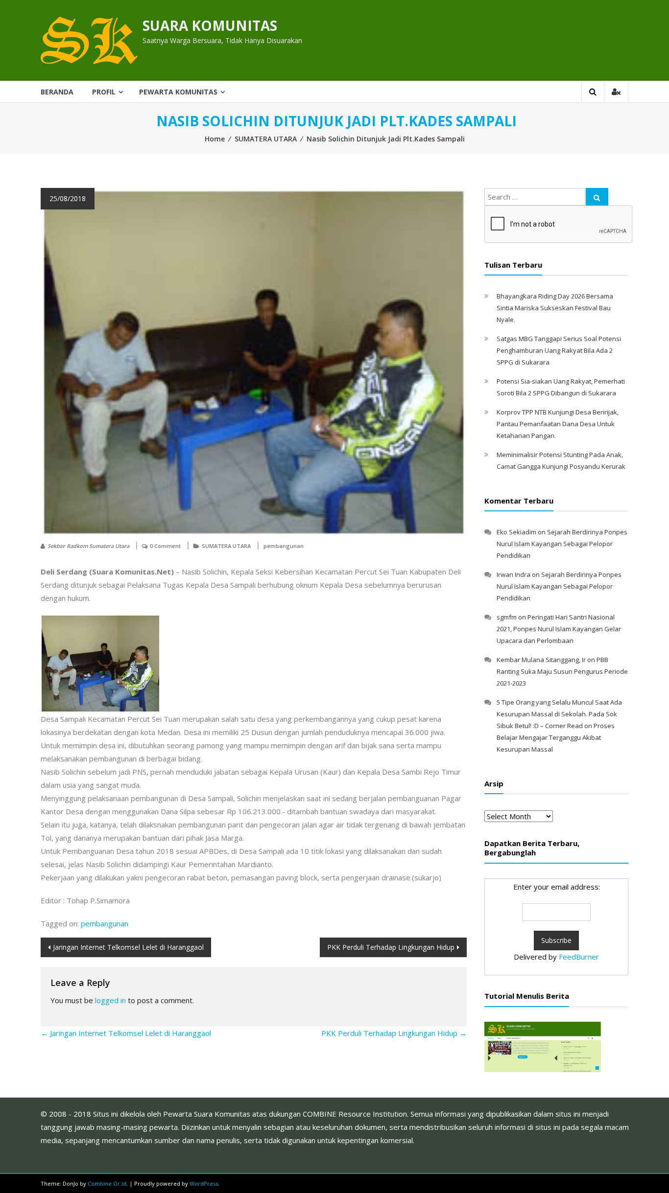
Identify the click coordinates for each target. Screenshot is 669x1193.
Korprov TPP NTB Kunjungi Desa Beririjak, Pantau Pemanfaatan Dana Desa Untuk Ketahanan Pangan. (558, 424)
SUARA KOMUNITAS (210, 25)
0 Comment (165, 546)
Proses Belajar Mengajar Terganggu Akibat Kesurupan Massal (556, 737)
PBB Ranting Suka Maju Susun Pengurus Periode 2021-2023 (562, 671)
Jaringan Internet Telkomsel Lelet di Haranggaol (128, 947)
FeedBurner (579, 957)
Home (215, 138)
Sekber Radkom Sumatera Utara (88, 546)
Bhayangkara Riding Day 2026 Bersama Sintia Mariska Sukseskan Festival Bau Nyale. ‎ (555, 308)
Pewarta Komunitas (178, 91)
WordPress (204, 1183)
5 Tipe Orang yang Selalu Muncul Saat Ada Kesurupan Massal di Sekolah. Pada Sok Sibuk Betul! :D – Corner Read (559, 714)
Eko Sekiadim (516, 532)
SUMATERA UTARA (266, 138)
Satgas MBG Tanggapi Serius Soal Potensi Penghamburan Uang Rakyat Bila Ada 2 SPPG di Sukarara (559, 350)
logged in (110, 1000)
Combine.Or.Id (107, 1183)
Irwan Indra (513, 574)
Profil (104, 91)
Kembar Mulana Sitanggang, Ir (541, 659)
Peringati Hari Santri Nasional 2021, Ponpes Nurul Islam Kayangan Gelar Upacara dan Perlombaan (559, 629)
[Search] (597, 197)
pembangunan (283, 546)
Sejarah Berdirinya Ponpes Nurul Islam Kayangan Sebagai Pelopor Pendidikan (562, 544)
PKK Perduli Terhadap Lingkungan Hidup (390, 947)
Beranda (57, 91)
